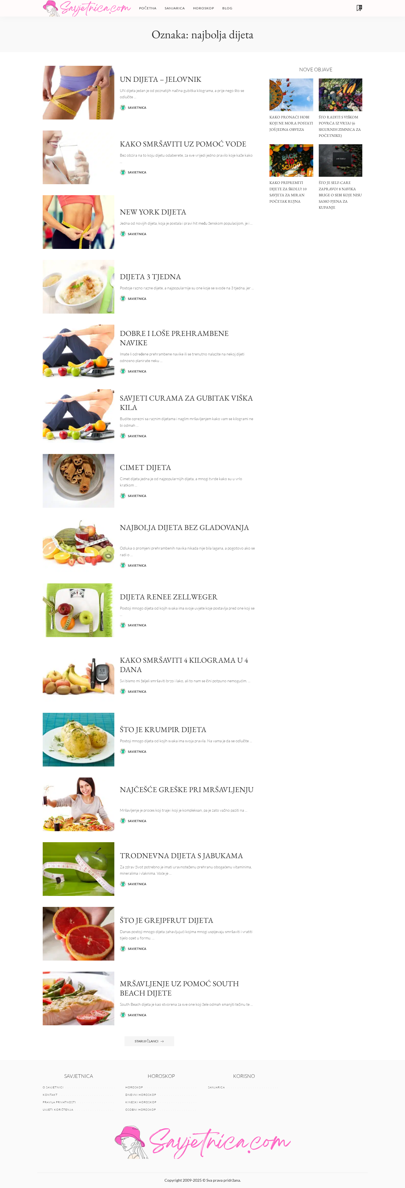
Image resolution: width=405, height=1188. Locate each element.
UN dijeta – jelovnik (160, 79)
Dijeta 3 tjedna (150, 276)
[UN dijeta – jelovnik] (78, 92)
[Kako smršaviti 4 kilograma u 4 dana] (78, 675)
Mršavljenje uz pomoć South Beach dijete (179, 988)
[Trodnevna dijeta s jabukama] (78, 869)
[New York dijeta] (78, 222)
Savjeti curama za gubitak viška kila (186, 402)
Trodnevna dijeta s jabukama (181, 855)
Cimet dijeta (145, 467)
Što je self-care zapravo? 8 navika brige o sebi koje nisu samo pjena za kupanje (340, 195)
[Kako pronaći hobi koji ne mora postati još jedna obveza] (291, 94)
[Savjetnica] (87, 8)
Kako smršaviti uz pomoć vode (183, 144)
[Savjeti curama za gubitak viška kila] (78, 416)
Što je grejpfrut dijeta (166, 920)
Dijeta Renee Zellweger (169, 597)
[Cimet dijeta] (78, 481)
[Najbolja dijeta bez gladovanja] (78, 545)
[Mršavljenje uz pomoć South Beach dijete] (78, 998)
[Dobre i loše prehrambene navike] (78, 351)
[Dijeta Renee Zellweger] (78, 610)
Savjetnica (137, 107)
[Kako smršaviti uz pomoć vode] (78, 157)
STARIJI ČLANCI (146, 1041)
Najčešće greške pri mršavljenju (186, 789)
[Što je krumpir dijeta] (78, 739)
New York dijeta (153, 212)
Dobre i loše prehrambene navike (174, 338)
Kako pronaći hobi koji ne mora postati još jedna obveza (291, 123)
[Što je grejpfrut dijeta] (78, 934)
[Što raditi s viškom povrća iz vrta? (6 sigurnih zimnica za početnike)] (340, 94)
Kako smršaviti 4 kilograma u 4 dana (184, 665)
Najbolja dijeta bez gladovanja (184, 527)
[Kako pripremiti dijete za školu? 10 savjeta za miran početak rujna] (291, 160)
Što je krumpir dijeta (163, 729)
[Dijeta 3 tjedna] (78, 287)
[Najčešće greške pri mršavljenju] (78, 804)
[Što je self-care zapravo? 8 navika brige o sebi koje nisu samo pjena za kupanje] (340, 160)
